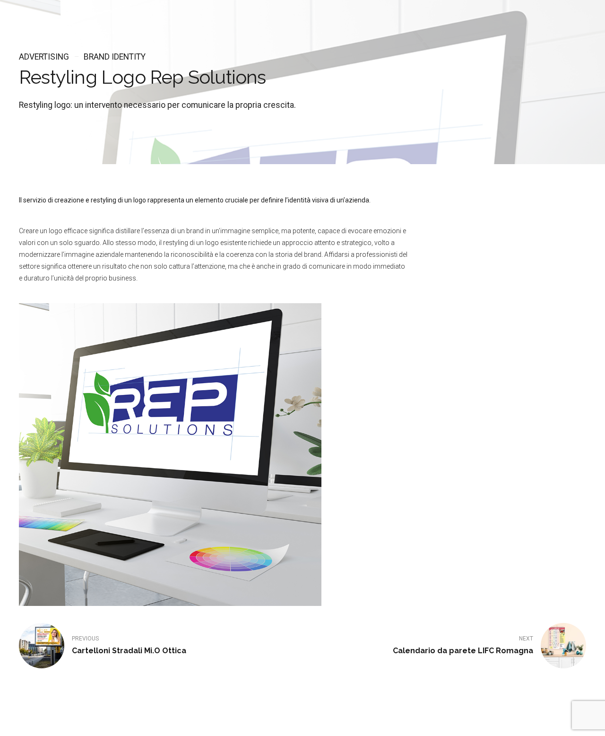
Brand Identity (115, 56)
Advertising (44, 56)
